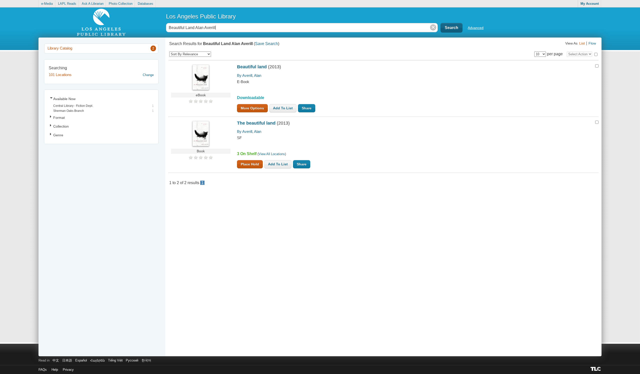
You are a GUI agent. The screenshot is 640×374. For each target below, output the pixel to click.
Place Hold (250, 164)
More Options (252, 108)
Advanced (476, 28)
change (148, 75)
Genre (58, 135)
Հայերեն (97, 360)
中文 (55, 360)
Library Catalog (101, 48)
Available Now (64, 99)
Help (55, 369)
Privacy (68, 369)
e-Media (47, 4)
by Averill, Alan (249, 75)
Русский (132, 360)
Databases (145, 4)
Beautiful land (252, 66)
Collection (61, 126)
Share (307, 108)
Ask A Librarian (93, 4)
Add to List (283, 108)
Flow (592, 43)
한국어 (146, 360)
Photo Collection (120, 4)
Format (59, 118)
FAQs (42, 369)
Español (81, 360)
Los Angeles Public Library (201, 16)
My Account (589, 4)
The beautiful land (256, 123)
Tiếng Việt (115, 360)
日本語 (67, 360)
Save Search (266, 44)
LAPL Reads (67, 4)
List (582, 43)
